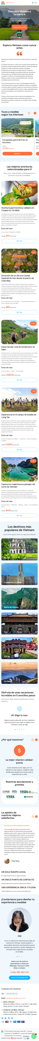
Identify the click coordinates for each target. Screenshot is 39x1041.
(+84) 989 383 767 (19, 972)
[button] (36, 2)
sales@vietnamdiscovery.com (15, 998)
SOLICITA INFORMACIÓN (19, 978)
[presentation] (29, 113)
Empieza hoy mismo (20, 27)
